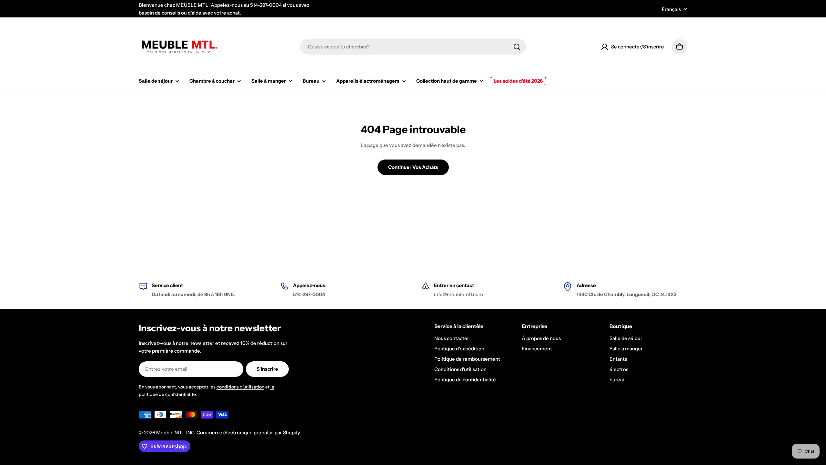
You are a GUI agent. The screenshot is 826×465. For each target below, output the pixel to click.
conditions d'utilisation (240, 387)
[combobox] (413, 47)
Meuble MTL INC (175, 432)
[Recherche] (517, 47)
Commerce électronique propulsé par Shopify (248, 432)
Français (671, 9)
